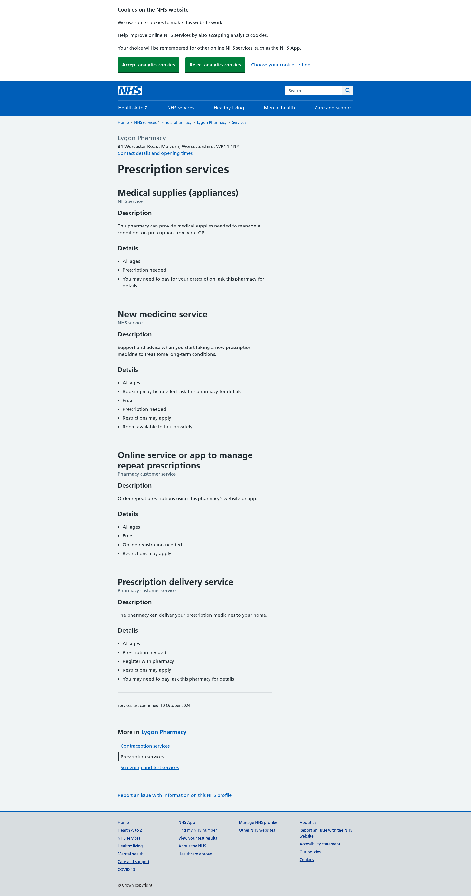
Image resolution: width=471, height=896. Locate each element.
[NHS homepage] (130, 90)
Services (239, 122)
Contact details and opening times (155, 153)
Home (123, 122)
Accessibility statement (320, 844)
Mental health (279, 108)
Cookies (307, 859)
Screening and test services (150, 767)
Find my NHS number (197, 830)
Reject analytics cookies (215, 64)
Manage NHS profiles (258, 822)
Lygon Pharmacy (212, 122)
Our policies (310, 851)
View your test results (197, 838)
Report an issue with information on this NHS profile (175, 795)
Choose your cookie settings (281, 64)
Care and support (334, 108)
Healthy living (229, 108)
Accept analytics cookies (148, 64)
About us (308, 822)
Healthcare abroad (195, 853)
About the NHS (192, 845)
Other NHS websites (257, 830)
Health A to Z (132, 108)
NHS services (180, 108)
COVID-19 (126, 869)
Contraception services (145, 746)
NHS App (186, 822)
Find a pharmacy (177, 122)
